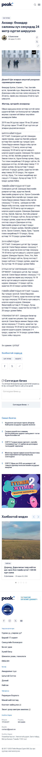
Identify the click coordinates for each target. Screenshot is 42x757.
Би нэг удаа (7, 647)
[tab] (15, 582)
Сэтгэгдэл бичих (20, 405)
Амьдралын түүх (9, 671)
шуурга (18, 359)
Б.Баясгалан (13, 36)
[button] (35, 4)
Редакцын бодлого (10, 695)
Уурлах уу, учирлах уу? (12, 633)
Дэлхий (5, 680)
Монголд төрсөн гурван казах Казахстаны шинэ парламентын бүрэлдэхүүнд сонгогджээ (22, 455)
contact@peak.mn (9, 729)
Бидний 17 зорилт (10, 638)
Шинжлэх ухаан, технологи (14, 656)
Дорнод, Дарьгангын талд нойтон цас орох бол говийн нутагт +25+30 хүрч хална (20, 570)
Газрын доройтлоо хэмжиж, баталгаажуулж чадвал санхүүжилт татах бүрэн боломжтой (22, 433)
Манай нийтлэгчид (10, 700)
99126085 (21, 722)
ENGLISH (5, 661)
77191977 (5, 722)
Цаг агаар (6, 18)
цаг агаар (7, 359)
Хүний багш (7, 652)
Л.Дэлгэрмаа (9, 576)
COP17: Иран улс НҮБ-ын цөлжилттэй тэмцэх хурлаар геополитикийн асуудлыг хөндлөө (22, 465)
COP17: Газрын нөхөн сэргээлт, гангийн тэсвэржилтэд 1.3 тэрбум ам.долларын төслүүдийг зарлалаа (21, 444)
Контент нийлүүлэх (10, 705)
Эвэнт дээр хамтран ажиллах (15, 709)
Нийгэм (7, 563)
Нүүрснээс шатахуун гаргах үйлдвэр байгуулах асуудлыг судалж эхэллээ (20, 424)
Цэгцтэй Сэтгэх (9, 676)
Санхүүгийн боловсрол (12, 642)
